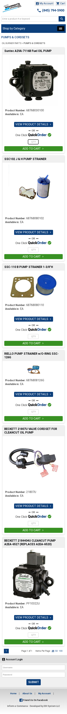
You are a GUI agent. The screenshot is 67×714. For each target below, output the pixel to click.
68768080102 (35, 218)
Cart (60, 3)
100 (61, 651)
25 (53, 651)
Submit (33, 682)
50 (56, 651)
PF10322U (33, 603)
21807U (31, 492)
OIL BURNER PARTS (11, 43)
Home (13, 693)
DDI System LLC (52, 706)
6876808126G (35, 380)
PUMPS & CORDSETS (34, 43)
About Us (27, 693)
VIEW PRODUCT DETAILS (33, 124)
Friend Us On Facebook (35, 700)
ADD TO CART (33, 148)
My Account (44, 3)
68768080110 (35, 305)
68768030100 (35, 110)
